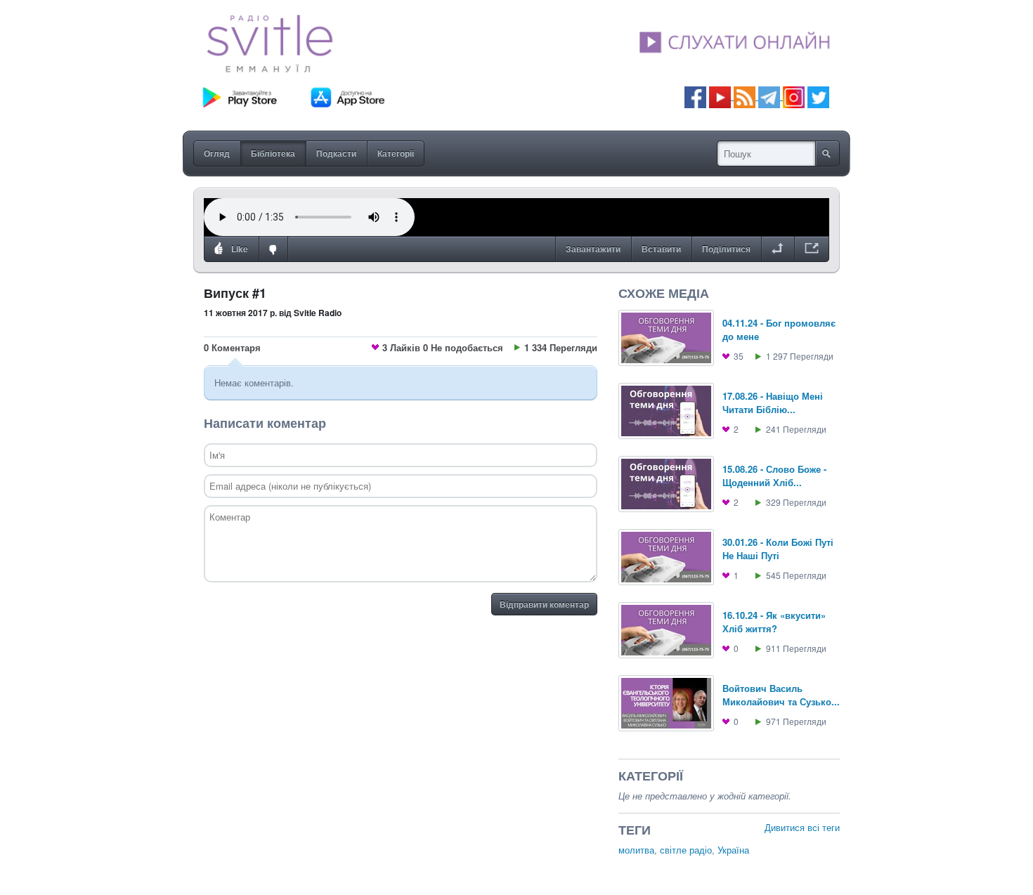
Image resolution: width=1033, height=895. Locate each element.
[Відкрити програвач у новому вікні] (811, 249)
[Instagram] (794, 96)
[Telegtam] (769, 96)
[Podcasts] (744, 96)
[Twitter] (818, 96)
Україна (733, 849)
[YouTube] (721, 96)
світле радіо (686, 849)
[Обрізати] (777, 249)
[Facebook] (695, 96)
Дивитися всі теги (802, 827)
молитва (636, 849)
